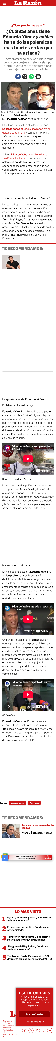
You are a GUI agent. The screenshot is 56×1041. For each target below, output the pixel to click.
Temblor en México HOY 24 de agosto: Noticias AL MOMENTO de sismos (28, 938)
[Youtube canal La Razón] (49, 1030)
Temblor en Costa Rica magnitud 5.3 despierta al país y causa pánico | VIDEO (29, 957)
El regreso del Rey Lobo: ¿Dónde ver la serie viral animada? (28, 948)
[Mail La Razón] (38, 76)
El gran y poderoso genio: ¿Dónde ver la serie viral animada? (28, 919)
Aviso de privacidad (34, 1021)
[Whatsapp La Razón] (31, 76)
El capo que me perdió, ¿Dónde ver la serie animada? (28, 928)
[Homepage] (28, 3)
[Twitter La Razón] (24, 76)
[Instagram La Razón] (37, 1030)
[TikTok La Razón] (43, 1030)
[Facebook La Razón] (18, 76)
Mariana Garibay (17, 119)
